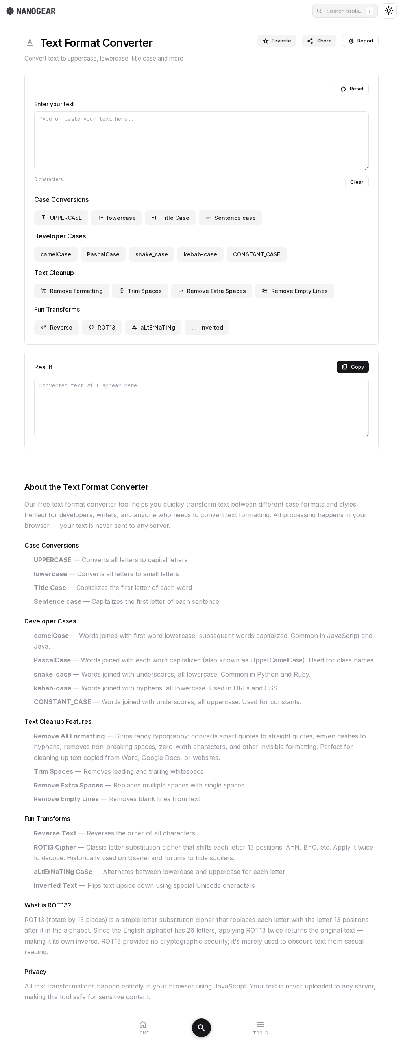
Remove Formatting (72, 291)
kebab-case (200, 254)
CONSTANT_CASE (256, 254)
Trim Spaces (140, 291)
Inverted (207, 327)
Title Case (170, 217)
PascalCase (103, 254)
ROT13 (101, 327)
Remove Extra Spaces (211, 291)
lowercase (117, 217)
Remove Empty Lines (295, 291)
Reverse (56, 327)
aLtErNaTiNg (153, 327)
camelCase (56, 254)
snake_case (151, 254)
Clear (357, 182)
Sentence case (230, 217)
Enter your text (54, 104)
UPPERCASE (61, 217)
